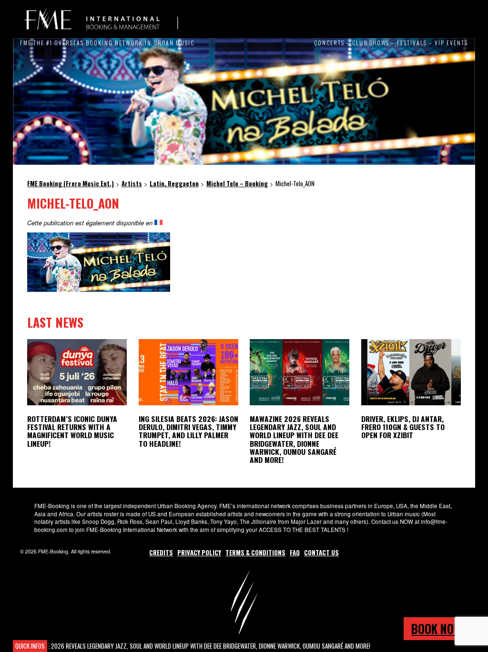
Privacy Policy (199, 552)
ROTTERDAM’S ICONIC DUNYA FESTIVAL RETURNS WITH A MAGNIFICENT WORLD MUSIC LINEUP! (72, 431)
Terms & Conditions (255, 552)
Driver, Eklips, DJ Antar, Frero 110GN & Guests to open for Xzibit (403, 427)
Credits (161, 552)
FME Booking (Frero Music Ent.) (101, 19)
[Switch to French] (158, 223)
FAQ (295, 552)
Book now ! (439, 628)
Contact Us (321, 552)
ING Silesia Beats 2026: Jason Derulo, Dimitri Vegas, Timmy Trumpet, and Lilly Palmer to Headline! (188, 431)
